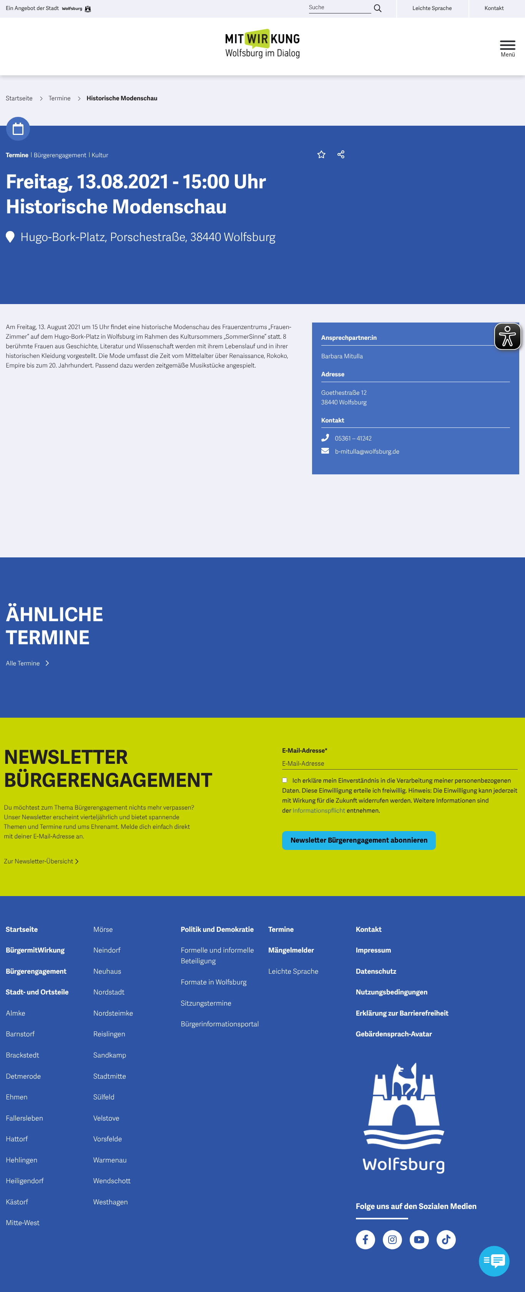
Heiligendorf (24, 1181)
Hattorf (17, 1139)
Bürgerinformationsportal (220, 1024)
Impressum (373, 950)
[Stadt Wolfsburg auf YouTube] (419, 1239)
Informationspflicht (318, 811)
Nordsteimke (113, 1013)
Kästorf (17, 1202)
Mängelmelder (291, 950)
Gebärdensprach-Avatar (394, 1034)
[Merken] (321, 155)
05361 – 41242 (353, 438)
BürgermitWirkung (35, 950)
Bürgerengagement (36, 972)
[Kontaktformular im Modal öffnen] (494, 1261)
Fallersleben (24, 1118)
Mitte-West (23, 1223)
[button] (339, 155)
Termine (281, 930)
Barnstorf (20, 1034)
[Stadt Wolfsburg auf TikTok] (446, 1239)
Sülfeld (104, 1097)
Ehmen (17, 1097)
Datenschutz (376, 972)
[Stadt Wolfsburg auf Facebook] (365, 1239)
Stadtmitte (109, 1077)
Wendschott (112, 1181)
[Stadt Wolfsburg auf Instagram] (392, 1239)
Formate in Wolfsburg (213, 982)
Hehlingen (21, 1160)
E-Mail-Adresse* (304, 751)
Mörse (103, 930)
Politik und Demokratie (217, 930)
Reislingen (109, 1034)
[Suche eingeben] (378, 9)
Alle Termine (23, 663)
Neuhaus (107, 972)
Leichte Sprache (293, 972)
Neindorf (107, 950)
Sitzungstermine (206, 1003)
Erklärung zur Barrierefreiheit (402, 1013)
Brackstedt (22, 1055)
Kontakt (369, 930)
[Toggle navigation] (507, 46)
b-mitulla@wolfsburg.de (367, 452)
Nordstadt (109, 992)
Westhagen (110, 1202)
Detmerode (23, 1077)
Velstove (106, 1118)
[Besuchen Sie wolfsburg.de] (76, 9)
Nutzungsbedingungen (392, 992)
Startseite (22, 930)
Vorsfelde (107, 1139)
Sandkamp (109, 1055)
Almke (15, 1013)
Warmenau (110, 1160)
